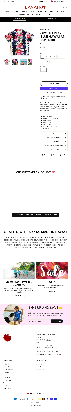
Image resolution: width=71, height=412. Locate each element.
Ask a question (54, 149)
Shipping (6, 372)
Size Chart (54, 133)
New (7, 11)
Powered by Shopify (35, 405)
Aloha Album (54, 141)
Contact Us (7, 388)
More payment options (54, 93)
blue (43, 70)
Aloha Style (19, 296)
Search (5, 385)
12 (42, 62)
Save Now (52, 291)
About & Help (38, 14)
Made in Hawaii (8, 369)
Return (5, 375)
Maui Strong (40, 369)
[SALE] (52, 270)
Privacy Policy (7, 380)
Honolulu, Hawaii (8, 1)
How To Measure (54, 137)
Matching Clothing (55, 11)
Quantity (43, 75)
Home (42, 28)
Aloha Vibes (40, 364)
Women (15, 11)
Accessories (23, 14)
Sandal (39, 11)
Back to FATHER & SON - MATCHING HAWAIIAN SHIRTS (36, 215)
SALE (50, 14)
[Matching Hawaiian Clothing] (19, 270)
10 (63, 57)
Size (41, 53)
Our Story (6, 364)
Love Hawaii (40, 367)
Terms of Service (8, 383)
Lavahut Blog (7, 377)
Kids (30, 11)
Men (24, 11)
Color (42, 66)
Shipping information (54, 145)
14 (47, 62)
